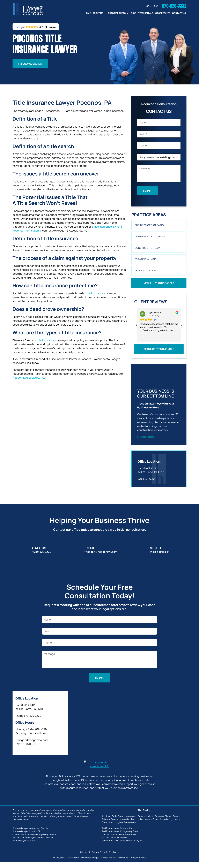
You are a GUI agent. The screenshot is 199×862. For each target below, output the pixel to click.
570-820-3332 (146, 479)
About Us (98, 13)
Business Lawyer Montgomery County (30, 828)
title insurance (95, 293)
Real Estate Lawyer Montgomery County (121, 831)
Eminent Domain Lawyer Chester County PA (33, 837)
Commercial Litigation (150, 236)
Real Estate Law (145, 270)
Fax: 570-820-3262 (26, 744)
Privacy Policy (99, 852)
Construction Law (147, 247)
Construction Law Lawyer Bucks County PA (122, 840)
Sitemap (84, 852)
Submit (147, 190)
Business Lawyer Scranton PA (26, 831)
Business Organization (150, 225)
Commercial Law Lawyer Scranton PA (119, 834)
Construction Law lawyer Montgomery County (34, 834)
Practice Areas (117, 13)
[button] (181, 325)
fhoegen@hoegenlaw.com (31, 740)
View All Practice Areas (159, 283)
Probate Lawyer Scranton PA (115, 837)
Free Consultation (30, 63)
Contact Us (179, 13)
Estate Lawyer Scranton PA (25, 840)
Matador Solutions (137, 857)
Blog (133, 13)
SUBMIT (99, 677)
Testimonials (145, 13)
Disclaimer (114, 852)
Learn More (146, 437)
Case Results (162, 13)
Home (88, 13)
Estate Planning (146, 259)
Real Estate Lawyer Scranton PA (117, 828)
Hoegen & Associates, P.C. (29, 377)
